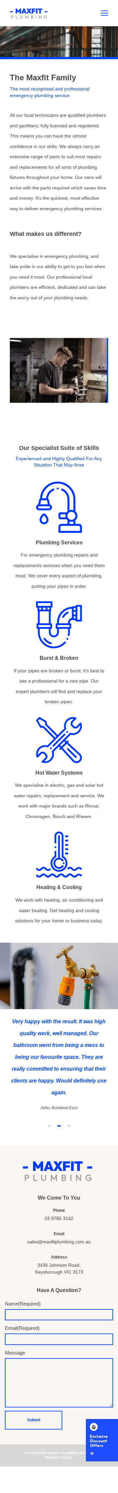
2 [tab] (59, 1126)
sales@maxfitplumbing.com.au (59, 1241)
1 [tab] (49, 1126)
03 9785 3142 (59, 1218)
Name (23, 1303)
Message (15, 1353)
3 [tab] (68, 1126)
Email (22, 1328)
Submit (33, 1420)
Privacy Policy (59, 1457)
